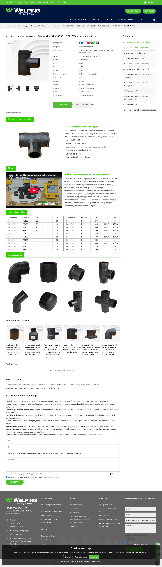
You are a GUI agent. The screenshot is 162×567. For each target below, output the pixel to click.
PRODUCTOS (83, 19)
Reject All (68, 557)
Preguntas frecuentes (49, 540)
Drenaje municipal (105, 505)
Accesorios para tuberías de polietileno (85, 385)
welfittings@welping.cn (19, 530)
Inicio (8, 26)
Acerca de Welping (76, 505)
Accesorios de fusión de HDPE (59, 385)
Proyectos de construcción (108, 519)
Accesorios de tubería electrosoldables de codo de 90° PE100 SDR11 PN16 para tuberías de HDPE (109, 350)
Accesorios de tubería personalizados (49, 520)
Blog (42, 544)
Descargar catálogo (48, 536)
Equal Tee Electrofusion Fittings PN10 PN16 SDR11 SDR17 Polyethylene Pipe (97, 51)
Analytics (76, 561)
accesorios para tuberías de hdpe (47, 388)
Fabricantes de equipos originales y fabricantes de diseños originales (79, 519)
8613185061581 (16, 534)
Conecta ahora (64, 104)
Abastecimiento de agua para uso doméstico (109, 524)
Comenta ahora (70, 370)
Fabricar (122, 19)
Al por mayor (133, 11)
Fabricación (74, 509)
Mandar (14, 482)
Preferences (87, 561)
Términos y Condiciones (51, 477)
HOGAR (72, 19)
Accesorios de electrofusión (52, 26)
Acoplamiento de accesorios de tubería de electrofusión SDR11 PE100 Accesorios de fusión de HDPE (14, 350)
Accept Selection (81, 557)
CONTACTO (143, 19)
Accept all (93, 557)
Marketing (97, 561)
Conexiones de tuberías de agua (108, 510)
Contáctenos (74, 526)
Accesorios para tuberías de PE (29, 26)
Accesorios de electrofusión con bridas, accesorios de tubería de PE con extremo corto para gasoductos (91, 350)
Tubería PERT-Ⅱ (46, 515)
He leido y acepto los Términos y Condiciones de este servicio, (32, 477)
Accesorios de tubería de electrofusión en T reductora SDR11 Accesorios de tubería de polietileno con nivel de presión (52, 351)
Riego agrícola (104, 515)
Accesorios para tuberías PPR (51, 511)
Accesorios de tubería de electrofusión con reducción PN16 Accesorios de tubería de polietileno (33, 350)
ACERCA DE (111, 19)
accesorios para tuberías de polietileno (20, 388)
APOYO (131, 19)
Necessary (66, 561)
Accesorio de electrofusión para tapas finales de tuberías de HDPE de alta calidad (72, 348)
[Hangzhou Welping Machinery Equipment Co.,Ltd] (23, 11)
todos (14, 26)
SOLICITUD (97, 19)
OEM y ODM (149, 11)
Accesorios (116, 474)
